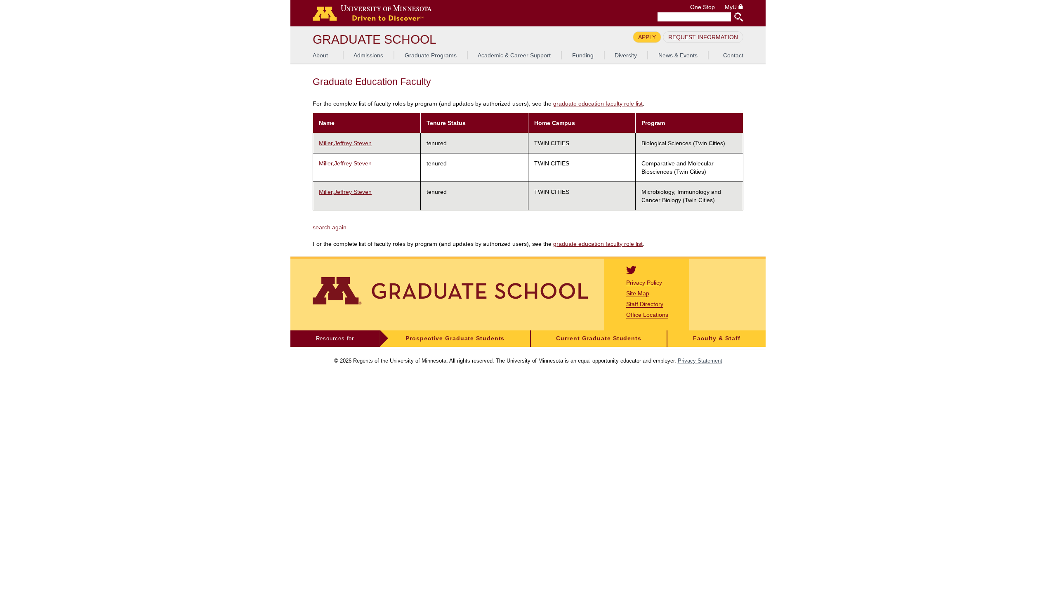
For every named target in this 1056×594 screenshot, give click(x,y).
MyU (731, 7)
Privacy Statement (700, 361)
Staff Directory (644, 304)
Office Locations (647, 314)
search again (329, 227)
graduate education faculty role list (598, 104)
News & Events (678, 55)
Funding (583, 55)
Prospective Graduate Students (454, 338)
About (320, 55)
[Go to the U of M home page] (372, 13)
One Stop (702, 7)
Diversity (626, 55)
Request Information (703, 37)
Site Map (637, 293)
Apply (647, 37)
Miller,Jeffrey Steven (345, 143)
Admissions (368, 55)
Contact (733, 55)
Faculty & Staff (716, 338)
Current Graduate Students (598, 338)
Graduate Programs (431, 55)
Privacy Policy (644, 282)
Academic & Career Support (514, 55)
